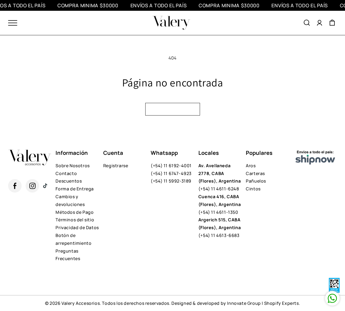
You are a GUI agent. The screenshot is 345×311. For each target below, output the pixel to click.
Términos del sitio (75, 220)
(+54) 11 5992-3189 (171, 181)
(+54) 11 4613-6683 (219, 227)
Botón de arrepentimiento (73, 239)
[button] (307, 22)
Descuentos (69, 181)
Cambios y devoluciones (70, 200)
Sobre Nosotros (72, 166)
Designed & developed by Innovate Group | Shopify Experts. (235, 303)
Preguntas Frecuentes (68, 255)
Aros (251, 166)
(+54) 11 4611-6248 (219, 177)
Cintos (253, 189)
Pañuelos (256, 181)
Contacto (66, 173)
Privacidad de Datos (77, 227)
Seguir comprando (172, 109)
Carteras (255, 173)
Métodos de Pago (75, 212)
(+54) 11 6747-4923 (171, 173)
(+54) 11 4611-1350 (219, 204)
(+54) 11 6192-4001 (171, 166)
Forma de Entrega (75, 189)
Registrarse (115, 166)
